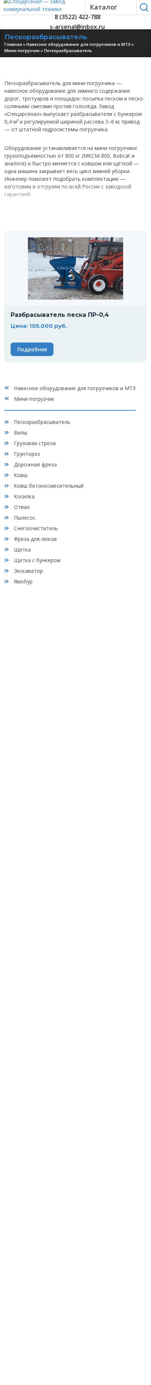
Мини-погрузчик (22, 50)
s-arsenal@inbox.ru (77, 27)
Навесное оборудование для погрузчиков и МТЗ (78, 44)
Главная (13, 44)
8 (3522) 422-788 (77, 17)
